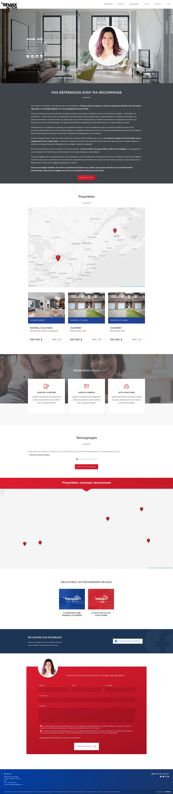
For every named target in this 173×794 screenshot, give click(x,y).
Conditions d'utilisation (72, 738)
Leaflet (121, 286)
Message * (42, 706)
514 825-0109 (33, 48)
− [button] (30, 212)
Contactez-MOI (84, 746)
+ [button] (30, 210)
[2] (58, 261)
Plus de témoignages (86, 467)
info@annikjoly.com (34, 53)
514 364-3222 (33, 50)
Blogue (121, 4)
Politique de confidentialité (50, 738)
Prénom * (42, 685)
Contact (157, 4)
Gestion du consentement (111, 791)
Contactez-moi (86, 177)
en (168, 4)
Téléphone (43, 696)
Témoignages (134, 4)
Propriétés (108, 4)
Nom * (74, 685)
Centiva (167, 791)
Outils (146, 4)
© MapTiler (126, 286)
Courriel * (110, 685)
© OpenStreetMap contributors (137, 286)
